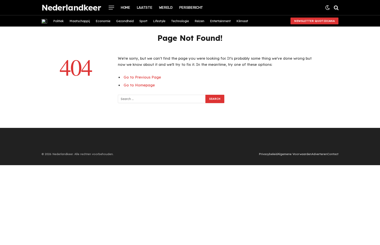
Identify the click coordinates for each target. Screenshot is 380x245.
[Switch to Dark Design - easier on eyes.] (327, 7)
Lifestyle (159, 21)
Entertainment (220, 21)
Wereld (166, 7)
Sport (143, 21)
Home (125, 7)
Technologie (180, 21)
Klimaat (242, 21)
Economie (103, 21)
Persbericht (191, 7)
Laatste (144, 7)
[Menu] (111, 8)
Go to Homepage (139, 85)
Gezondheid (125, 21)
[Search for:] (162, 99)
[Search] (335, 8)
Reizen (199, 21)
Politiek (58, 21)
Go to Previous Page (142, 77)
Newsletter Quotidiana (314, 21)
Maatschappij (79, 21)
